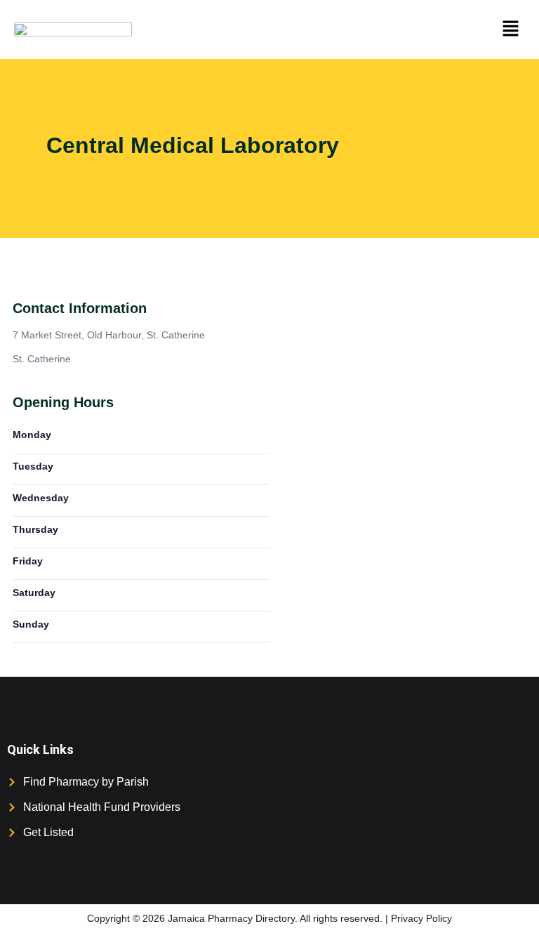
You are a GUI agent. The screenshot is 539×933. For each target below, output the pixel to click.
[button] (511, 29)
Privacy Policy (421, 918)
